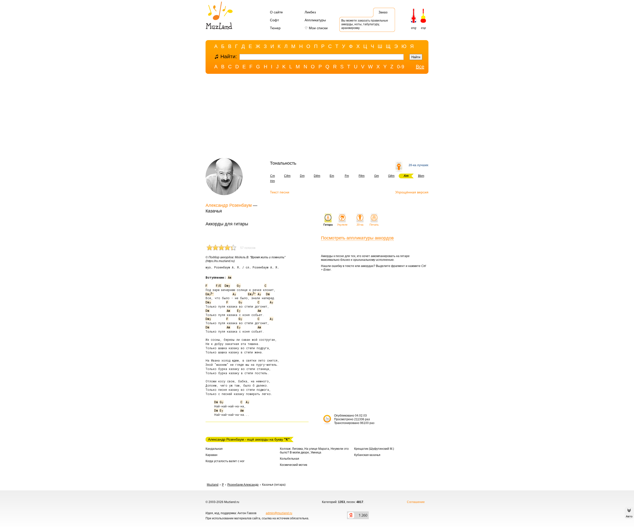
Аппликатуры (315, 20)
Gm (376, 176)
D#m (317, 176)
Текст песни (279, 192)
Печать (374, 224)
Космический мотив (293, 465)
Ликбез (310, 12)
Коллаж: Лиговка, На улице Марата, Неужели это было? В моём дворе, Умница (314, 450)
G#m (391, 176)
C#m (287, 176)
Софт (274, 20)
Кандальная (214, 448)
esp (423, 28)
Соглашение (416, 502)
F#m (362, 176)
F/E (218, 286)
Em (332, 176)
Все (420, 66)
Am (229, 277)
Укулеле (342, 224)
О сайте (276, 12)
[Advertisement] (317, 117)
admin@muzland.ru (279, 513)
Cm (272, 176)
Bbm (421, 176)
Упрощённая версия (411, 192)
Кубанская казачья (367, 455)
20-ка (360, 224)
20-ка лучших (418, 165)
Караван (211, 455)
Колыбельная (289, 458)
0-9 (400, 66)
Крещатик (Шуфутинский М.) (374, 448)
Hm (272, 181)
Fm (347, 176)
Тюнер (275, 28)
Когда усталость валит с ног (225, 461)
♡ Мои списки (316, 28)
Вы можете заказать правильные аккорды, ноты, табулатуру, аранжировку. (364, 24)
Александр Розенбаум (229, 205)
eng (413, 28)
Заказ (382, 12)
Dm (302, 176)
